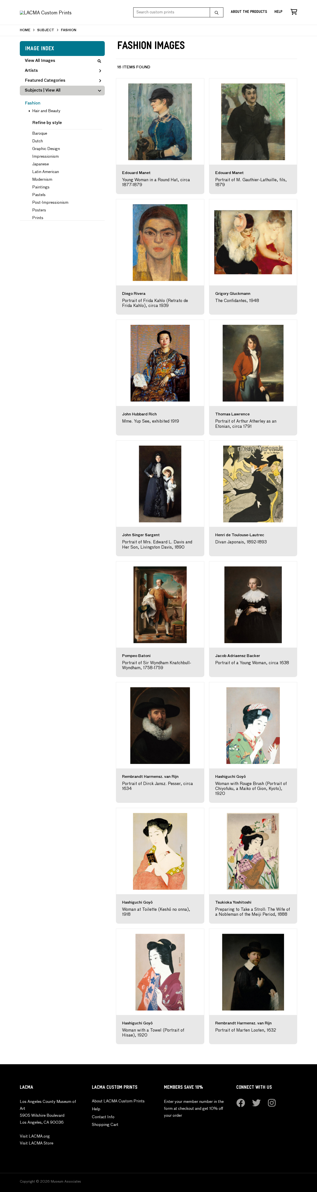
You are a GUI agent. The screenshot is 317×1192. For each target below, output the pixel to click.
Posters (39, 210)
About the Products (249, 12)
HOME (25, 30)
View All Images (40, 61)
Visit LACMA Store (36, 1143)
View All (52, 91)
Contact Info (103, 1117)
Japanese (40, 164)
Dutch (37, 141)
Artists (31, 71)
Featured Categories (45, 81)
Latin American (45, 172)
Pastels (39, 195)
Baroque (39, 134)
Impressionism (45, 157)
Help (278, 12)
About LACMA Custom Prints (118, 1101)
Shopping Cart (105, 1125)
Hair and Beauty (46, 111)
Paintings (41, 187)
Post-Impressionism (50, 203)
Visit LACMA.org (35, 1137)
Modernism (42, 180)
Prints (37, 218)
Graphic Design (46, 149)
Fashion (32, 103)
